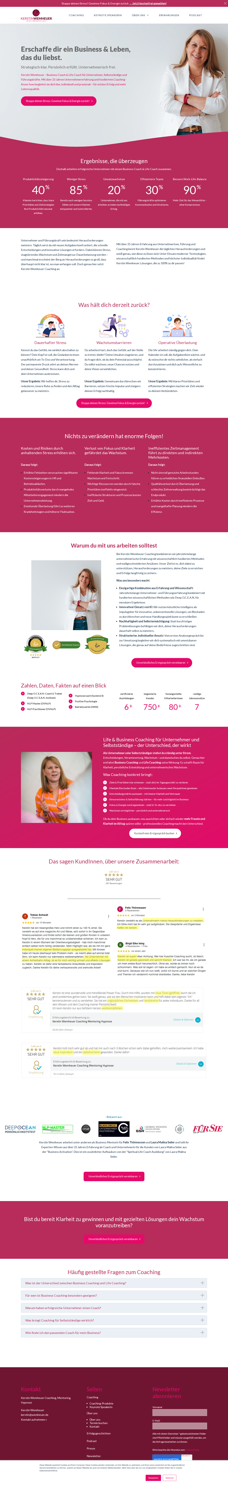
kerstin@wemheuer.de (34, 1414)
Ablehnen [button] (169, 1477)
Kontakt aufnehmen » (34, 1419)
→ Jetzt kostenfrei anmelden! (148, 3)
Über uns (94, 1419)
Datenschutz (192, 1449)
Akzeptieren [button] (153, 1477)
